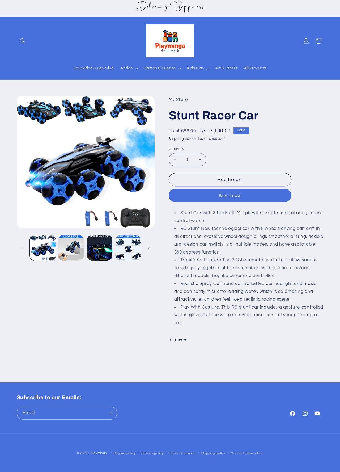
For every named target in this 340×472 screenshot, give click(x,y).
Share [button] (180, 340)
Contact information (247, 453)
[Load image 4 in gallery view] (128, 248)
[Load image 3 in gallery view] (100, 248)
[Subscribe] (110, 412)
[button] (23, 41)
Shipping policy (213, 453)
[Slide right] (149, 248)
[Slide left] (22, 248)
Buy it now (230, 195)
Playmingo (99, 453)
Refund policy (125, 453)
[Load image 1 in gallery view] (43, 248)
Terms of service (182, 453)
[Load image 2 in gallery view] (71, 248)
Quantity (176, 149)
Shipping (176, 139)
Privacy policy (152, 453)
